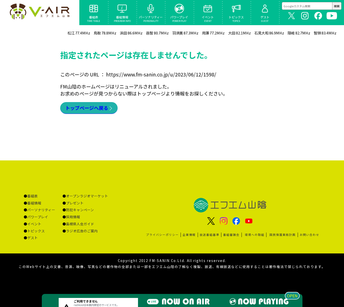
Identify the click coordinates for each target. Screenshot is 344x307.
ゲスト (32, 237)
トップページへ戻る (86, 107)
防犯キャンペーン (80, 209)
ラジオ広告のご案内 (82, 230)
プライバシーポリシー (162, 235)
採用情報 (73, 216)
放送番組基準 (209, 235)
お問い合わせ (309, 235)
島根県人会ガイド (80, 223)
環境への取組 (254, 235)
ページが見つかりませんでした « (39, 13)
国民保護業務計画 (282, 235)
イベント (34, 223)
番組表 (32, 195)
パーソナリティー (41, 209)
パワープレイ (37, 216)
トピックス (36, 230)
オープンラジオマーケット (87, 195)
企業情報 (189, 235)
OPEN (292, 296)
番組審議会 (231, 235)
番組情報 (34, 202)
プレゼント (75, 202)
